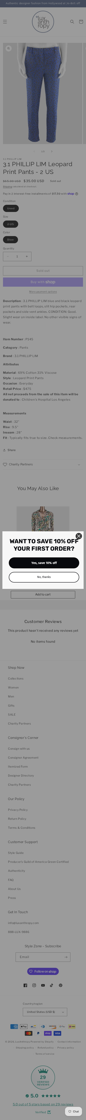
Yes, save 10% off (44, 563)
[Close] (79, 536)
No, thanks (44, 577)
